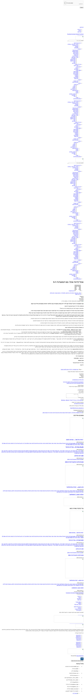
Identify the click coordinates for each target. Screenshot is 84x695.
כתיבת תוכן (78, 638)
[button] (42, 296)
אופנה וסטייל (78, 70)
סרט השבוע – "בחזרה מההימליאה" (74, 487)
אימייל (82, 392)
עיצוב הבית (76, 77)
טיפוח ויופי (76, 69)
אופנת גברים (75, 73)
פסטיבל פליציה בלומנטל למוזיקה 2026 (74, 462)
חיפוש (82, 40)
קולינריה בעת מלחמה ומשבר (66, 369)
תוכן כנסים (79, 640)
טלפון (82, 391)
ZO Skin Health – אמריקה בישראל (74, 447)
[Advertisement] (44, 17)
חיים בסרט (76, 84)
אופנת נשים (76, 71)
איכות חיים (78, 66)
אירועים (74, 88)
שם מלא (81, 390)
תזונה (75, 61)
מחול (75, 96)
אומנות (79, 79)
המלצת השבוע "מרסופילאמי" (76, 494)
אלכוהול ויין (73, 58)
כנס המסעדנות (75, 369)
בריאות (76, 67)
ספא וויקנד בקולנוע (78, 455)
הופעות (74, 86)
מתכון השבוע (73, 59)
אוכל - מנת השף (77, 292)
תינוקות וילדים (75, 56)
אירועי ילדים (73, 89)
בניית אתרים (78, 637)
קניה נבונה (76, 54)
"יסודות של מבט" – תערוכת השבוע (74, 439)
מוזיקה (77, 92)
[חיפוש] (67, 163)
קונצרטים (74, 95)
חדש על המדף (75, 50)
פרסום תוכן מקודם (77, 98)
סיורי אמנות (76, 80)
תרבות (79, 83)
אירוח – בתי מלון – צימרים (73, 44)
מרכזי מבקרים (75, 45)
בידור (75, 85)
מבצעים (76, 76)
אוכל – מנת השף (75, 57)
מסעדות (76, 46)
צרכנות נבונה (75, 53)
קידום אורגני (78, 635)
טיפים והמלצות (75, 51)
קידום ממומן (78, 636)
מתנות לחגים (75, 52)
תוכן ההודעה (80, 397)
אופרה (77, 91)
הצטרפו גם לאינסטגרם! (78, 403)
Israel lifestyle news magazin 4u (76, 408)
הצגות (77, 97)
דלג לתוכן (81, 27)
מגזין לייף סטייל (78, 64)
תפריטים (74, 63)
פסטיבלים (76, 47)
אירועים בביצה (75, 90)
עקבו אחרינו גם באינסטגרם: (77, 379)
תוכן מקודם (52, 292)
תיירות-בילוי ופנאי (77, 43)
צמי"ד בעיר (76, 65)
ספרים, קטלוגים (72, 93)
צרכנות (79, 48)
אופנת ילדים (75, 72)
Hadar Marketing (79, 655)
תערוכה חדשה (75, 82)
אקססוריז (76, 75)
